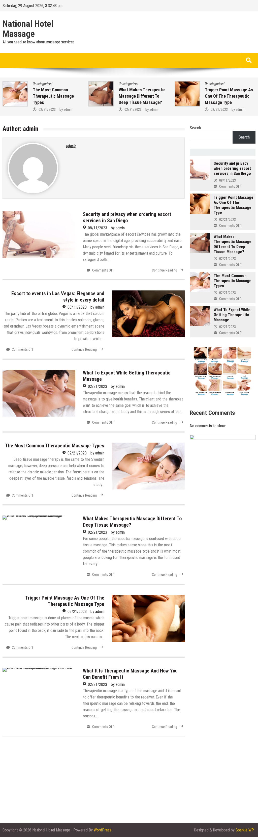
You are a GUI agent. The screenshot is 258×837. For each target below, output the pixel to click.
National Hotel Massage (28, 29)
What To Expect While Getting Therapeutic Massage (232, 314)
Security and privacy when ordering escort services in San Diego (127, 217)
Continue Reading (164, 270)
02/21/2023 (47, 109)
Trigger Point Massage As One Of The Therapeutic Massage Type (143, 96)
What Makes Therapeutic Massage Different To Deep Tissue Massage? (56, 96)
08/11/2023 (97, 228)
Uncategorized (42, 84)
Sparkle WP (245, 830)
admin (67, 109)
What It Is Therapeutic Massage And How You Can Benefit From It (230, 96)
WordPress (102, 830)
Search (195, 127)
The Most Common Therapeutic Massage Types (54, 446)
